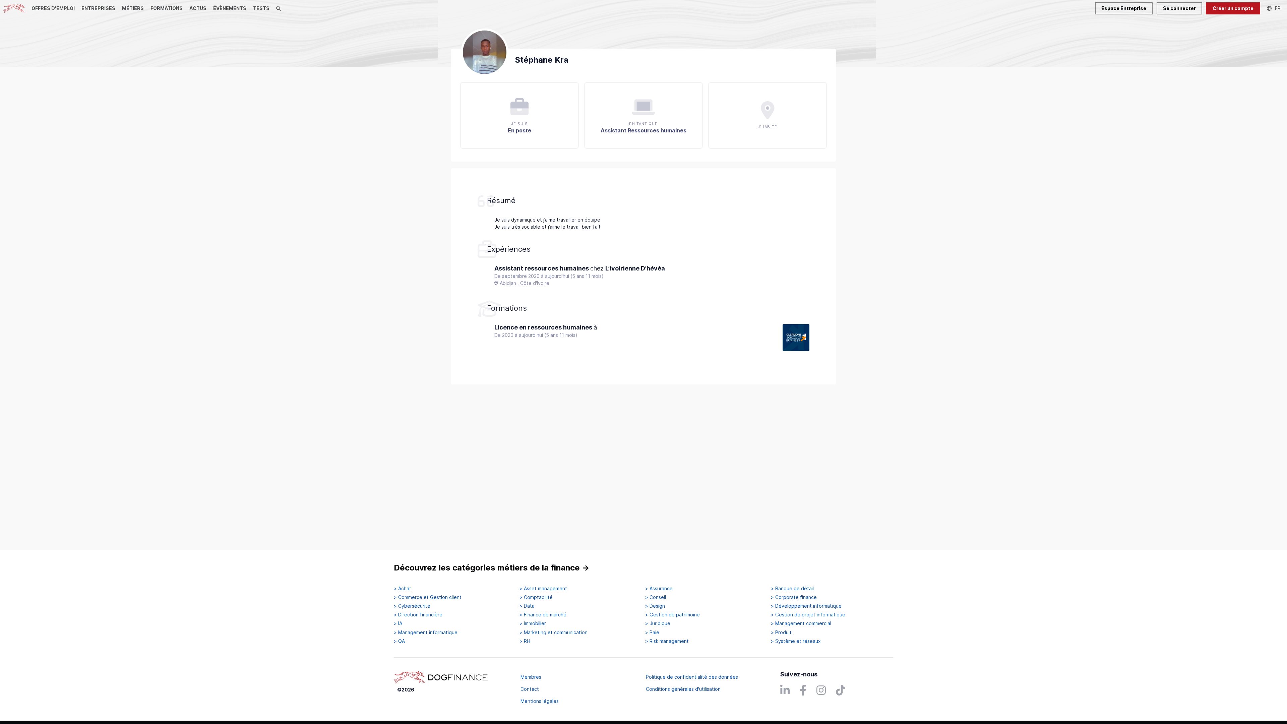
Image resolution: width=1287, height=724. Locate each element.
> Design (655, 606)
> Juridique (657, 623)
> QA (399, 641)
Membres (530, 677)
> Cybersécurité (412, 606)
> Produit (781, 632)
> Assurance (659, 588)
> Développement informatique (806, 606)
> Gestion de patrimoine (672, 614)
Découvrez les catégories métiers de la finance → (492, 567)
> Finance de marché (542, 614)
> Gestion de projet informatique (808, 614)
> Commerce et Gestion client (428, 597)
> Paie (652, 632)
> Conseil (655, 597)
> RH (524, 641)
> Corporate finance (794, 597)
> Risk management (667, 641)
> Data (527, 606)
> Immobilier (532, 623)
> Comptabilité (536, 597)
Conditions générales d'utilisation (683, 689)
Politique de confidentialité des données (692, 677)
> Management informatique (425, 632)
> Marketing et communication (553, 632)
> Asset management (543, 588)
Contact (529, 689)
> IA (398, 623)
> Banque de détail (792, 588)
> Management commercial (801, 623)
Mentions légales (539, 701)
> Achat (402, 588)
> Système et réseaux (796, 641)
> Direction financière (418, 614)
